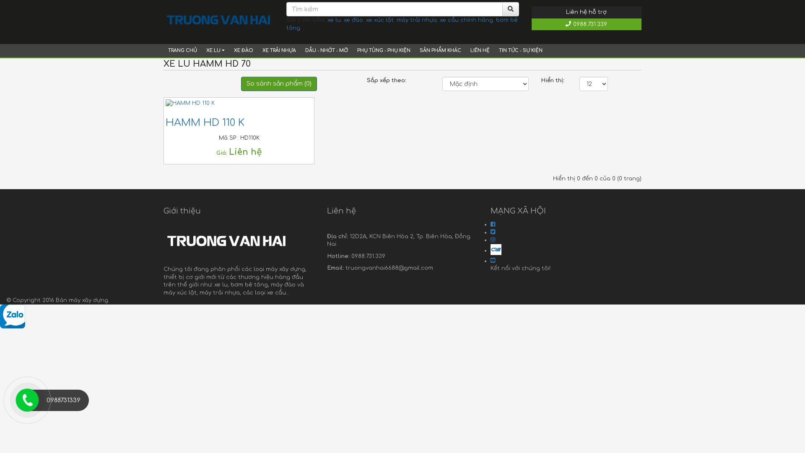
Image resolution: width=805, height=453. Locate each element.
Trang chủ (182, 50)
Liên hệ (480, 50)
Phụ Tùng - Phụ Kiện (383, 50)
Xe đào (243, 50)
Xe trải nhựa (279, 50)
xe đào (353, 20)
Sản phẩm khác (440, 50)
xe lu (334, 20)
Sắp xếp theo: (386, 80)
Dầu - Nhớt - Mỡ (326, 50)
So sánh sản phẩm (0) (279, 84)
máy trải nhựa (417, 20)
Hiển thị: (552, 80)
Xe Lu (214, 50)
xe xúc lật (380, 20)
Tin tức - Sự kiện (521, 50)
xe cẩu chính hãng (466, 20)
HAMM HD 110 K (205, 122)
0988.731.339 (590, 24)
